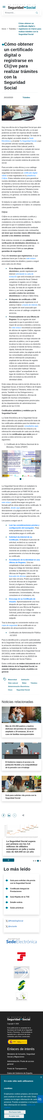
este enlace (31, 258)
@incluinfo (12, 926)
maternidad (12, 679)
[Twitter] (14, 815)
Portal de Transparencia (17, 1069)
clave (10, 690)
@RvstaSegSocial (15, 921)
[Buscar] (36, 12)
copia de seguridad (9, 625)
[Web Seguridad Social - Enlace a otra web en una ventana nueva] (21, 972)
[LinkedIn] (9, 815)
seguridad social (23, 690)
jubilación (25, 679)
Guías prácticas (17, 908)
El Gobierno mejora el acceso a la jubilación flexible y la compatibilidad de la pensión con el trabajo (21, 764)
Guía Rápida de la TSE (19, 897)
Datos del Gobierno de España (19, 1073)
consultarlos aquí (31, 426)
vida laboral (13, 683)
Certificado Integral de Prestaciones (19, 890)
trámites (34, 683)
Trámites (12, 29)
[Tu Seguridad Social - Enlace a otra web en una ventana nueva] (21, 996)
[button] (5, 463)
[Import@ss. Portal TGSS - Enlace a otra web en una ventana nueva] (21, 956)
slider (24, 683)
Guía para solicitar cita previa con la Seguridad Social (22, 881)
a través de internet (29, 305)
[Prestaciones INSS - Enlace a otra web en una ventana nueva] (21, 985)
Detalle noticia (16, 902)
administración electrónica (18, 686)
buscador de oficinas (17, 576)
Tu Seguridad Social (28, 141)
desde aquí (15, 508)
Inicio (4, 29)
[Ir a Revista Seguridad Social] (25, 6)
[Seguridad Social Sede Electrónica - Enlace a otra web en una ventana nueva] (21, 940)
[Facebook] (3, 815)
